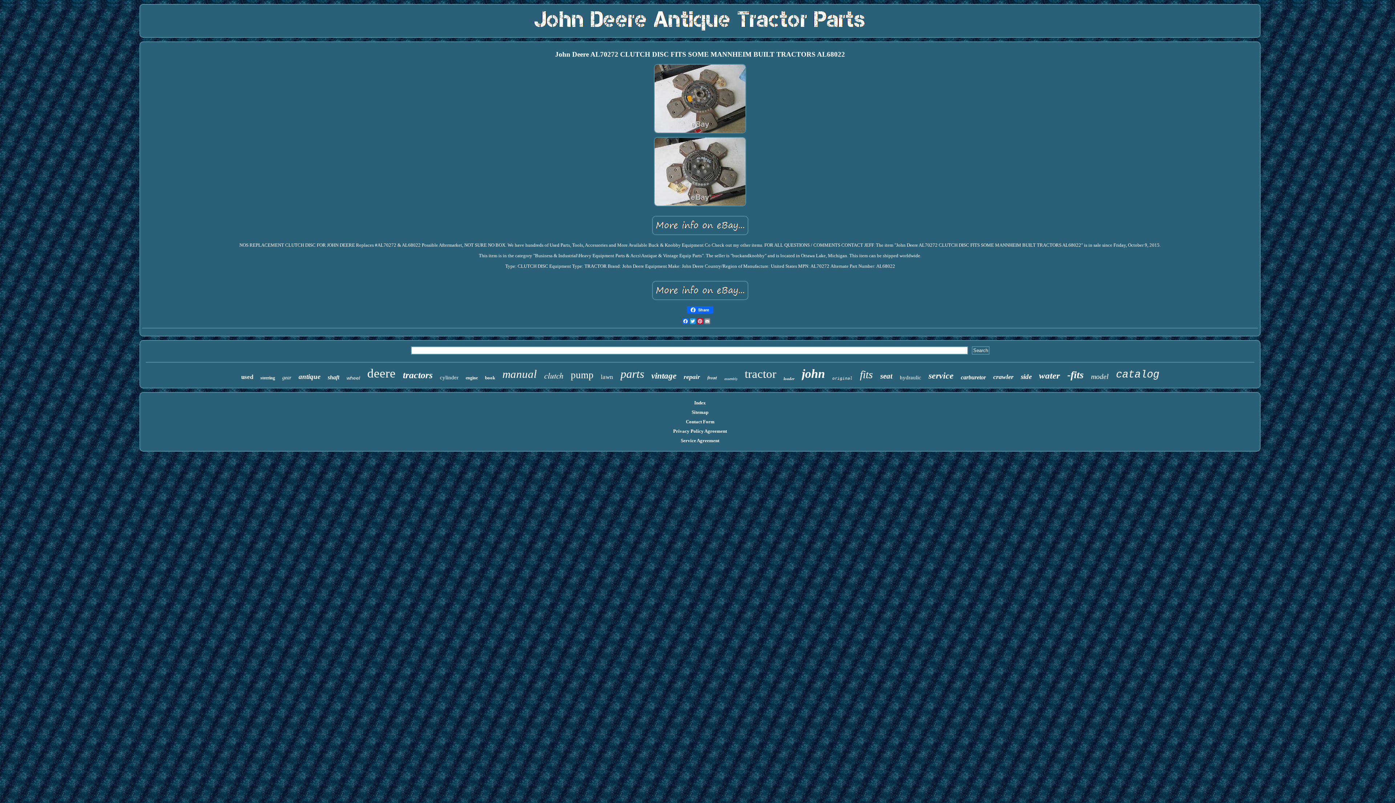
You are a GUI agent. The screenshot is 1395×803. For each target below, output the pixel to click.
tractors (418, 375)
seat (886, 376)
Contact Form (700, 421)
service (941, 375)
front (712, 377)
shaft (333, 377)
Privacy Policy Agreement (700, 431)
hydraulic (910, 377)
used (247, 377)
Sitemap (700, 412)
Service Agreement (700, 440)
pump (582, 375)
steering (267, 377)
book (490, 377)
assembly (730, 379)
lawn (607, 377)
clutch (553, 375)
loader (789, 378)
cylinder (449, 377)
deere (381, 373)
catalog (1137, 375)
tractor (760, 373)
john (813, 373)
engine (472, 377)
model (1100, 376)
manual (519, 374)
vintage (663, 375)
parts (632, 373)
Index (700, 402)
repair (692, 376)
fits (866, 374)
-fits (1075, 374)
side (1026, 376)
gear (286, 377)
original (842, 378)
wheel (353, 378)
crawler (1003, 376)
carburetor (973, 377)
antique (309, 376)
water (1049, 375)
